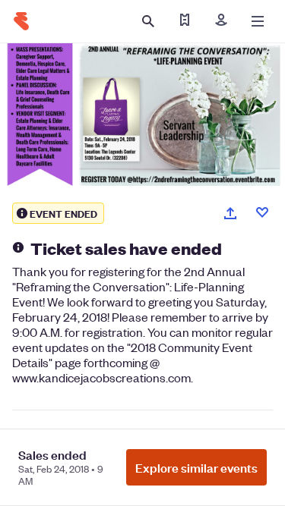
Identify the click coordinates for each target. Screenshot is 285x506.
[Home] (21, 21)
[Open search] (148, 21)
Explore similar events (196, 467)
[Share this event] (230, 213)
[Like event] (262, 212)
